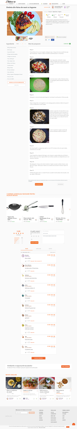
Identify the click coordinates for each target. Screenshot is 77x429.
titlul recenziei (45, 231)
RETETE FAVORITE (54, 422)
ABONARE (32, 412)
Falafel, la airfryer (27, 390)
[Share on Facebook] (52, 40)
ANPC (63, 417)
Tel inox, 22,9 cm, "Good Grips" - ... (61, 218)
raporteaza (60, 184)
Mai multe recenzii (38, 358)
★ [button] (44, 7)
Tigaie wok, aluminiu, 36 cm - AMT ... (12, 218)
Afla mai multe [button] (42, 427)
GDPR (63, 415)
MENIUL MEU (53, 415)
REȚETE (40, 415)
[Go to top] (73, 424)
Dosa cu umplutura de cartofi (12, 391)
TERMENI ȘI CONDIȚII (66, 410)
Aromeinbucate (59, 6)
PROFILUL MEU (53, 410)
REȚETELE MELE (53, 417)
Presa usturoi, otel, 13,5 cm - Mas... (29, 218)
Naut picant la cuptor (60, 391)
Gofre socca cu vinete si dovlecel (44, 391)
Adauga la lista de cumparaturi (16, 82)
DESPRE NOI (41, 410)
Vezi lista (16, 85)
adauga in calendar (62, 37)
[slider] (46, 7)
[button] (7, 23)
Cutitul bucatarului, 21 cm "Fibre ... (45, 218)
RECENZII (40, 417)
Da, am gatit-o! (38, 184)
